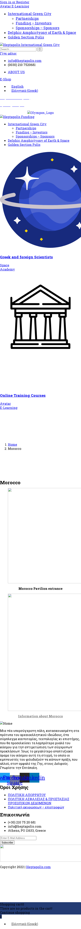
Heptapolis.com (38, 867)
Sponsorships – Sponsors (37, 27)
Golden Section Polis (26, 37)
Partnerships (27, 18)
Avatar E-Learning (14, 6)
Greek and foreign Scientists (26, 256)
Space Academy (7, 267)
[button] (5, 79)
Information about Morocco (40, 716)
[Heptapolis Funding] (17, 117)
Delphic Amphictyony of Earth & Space (42, 32)
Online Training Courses (23, 395)
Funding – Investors (34, 23)
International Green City (29, 13)
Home (12, 444)
